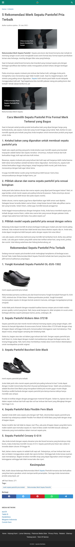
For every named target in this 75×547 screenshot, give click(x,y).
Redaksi (62, 533)
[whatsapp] (52, 496)
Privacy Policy (53, 533)
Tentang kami (31, 537)
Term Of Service (43, 537)
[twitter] (23, 496)
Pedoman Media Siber (39, 533)
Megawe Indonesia (9, 520)
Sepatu (34, 78)
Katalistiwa (6, 517)
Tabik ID (5, 514)
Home (4, 533)
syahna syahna (12, 25)
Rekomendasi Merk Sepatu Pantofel (39, 487)
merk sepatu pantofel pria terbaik (14, 487)
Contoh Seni (6, 522)
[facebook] (9, 496)
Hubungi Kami (13, 533)
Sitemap (69, 533)
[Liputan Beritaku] (37, 2)
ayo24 (4, 512)
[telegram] (66, 496)
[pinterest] (37, 496)
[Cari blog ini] (72, 2)
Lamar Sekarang (24, 533)
